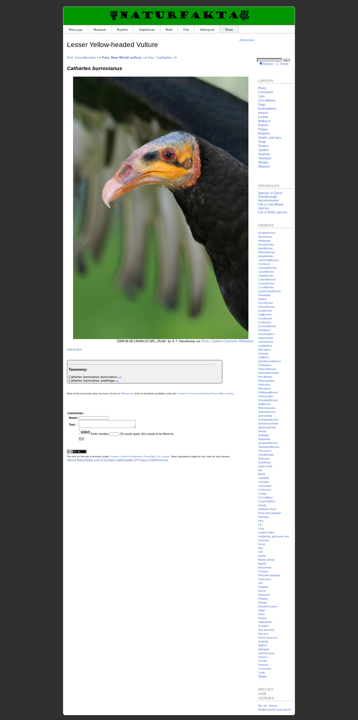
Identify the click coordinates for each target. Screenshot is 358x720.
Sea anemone (266, 629)
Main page (76, 29)
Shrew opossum (267, 637)
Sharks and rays (269, 137)
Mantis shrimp (266, 559)
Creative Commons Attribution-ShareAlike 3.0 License (140, 456)
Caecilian (263, 481)
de (287, 23)
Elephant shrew (267, 509)
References (159, 460)
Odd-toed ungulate (269, 575)
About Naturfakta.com (84, 460)
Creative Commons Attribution (232, 341)
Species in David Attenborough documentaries (270, 196)
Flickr (205, 341)
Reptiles (122, 29)
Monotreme (265, 567)
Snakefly (263, 641)
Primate (262, 602)
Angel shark (265, 466)
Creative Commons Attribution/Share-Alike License (205, 393)
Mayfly (262, 563)
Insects (263, 113)
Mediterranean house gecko (274, 709)
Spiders (263, 150)
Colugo (262, 493)
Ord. (81, 57)
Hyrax (261, 544)
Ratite (261, 610)
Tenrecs (263, 657)
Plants (229, 29)
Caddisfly (263, 478)
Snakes (263, 146)
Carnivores (265, 92)
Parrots (263, 125)
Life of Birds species (272, 212)
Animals (268, 63)
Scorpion (263, 625)
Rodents (264, 133)
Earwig (262, 505)
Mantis (262, 555)
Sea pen (263, 633)
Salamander (265, 622)
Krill (260, 551)
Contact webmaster (118, 460)
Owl (260, 583)
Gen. (159, 57)
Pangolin (263, 586)
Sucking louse (266, 653)
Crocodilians (266, 100)
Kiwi (260, 548)
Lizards (263, 117)
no (292, 23)
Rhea (261, 614)
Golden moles (266, 532)
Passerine (264, 594)
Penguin (263, 598)
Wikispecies (127, 393)
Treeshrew (264, 668)
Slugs (262, 142)
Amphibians (147, 29)
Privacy (142, 460)
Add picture (246, 40)
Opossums (264, 579)
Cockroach (264, 489)
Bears (262, 88)
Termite (262, 660)
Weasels (264, 166)
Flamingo (263, 516)
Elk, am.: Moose (267, 705)
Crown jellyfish (266, 501)
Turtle (261, 672)
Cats (261, 96)
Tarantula (264, 158)
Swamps (264, 154)
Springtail (263, 649)
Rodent (262, 618)
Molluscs (264, 121)
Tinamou (263, 664)
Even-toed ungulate (269, 513)
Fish (186, 29)
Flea (260, 520)
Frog (261, 528)
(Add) (119, 377)
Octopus (263, 571)
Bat (260, 470)
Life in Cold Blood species (270, 206)
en (282, 23)
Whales (263, 162)
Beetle (261, 474)
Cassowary (265, 485)
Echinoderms (267, 108)
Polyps (263, 129)
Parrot (261, 590)
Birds (169, 29)
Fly (260, 524)
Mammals (100, 29)
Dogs (261, 104)
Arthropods (207, 29)
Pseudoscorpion (267, 606)
